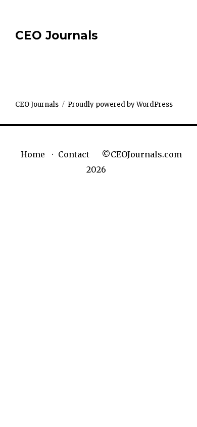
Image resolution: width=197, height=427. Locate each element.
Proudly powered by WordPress (120, 104)
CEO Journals (56, 35)
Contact (73, 154)
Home (33, 154)
